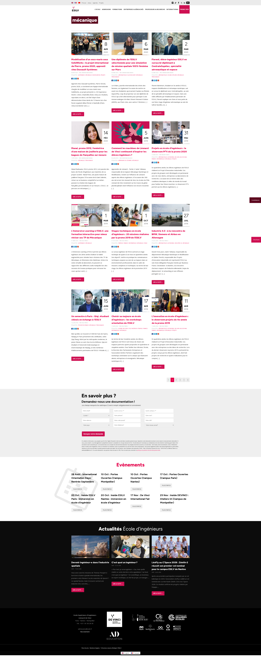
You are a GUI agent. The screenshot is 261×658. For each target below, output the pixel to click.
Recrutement (85, 632)
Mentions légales (95, 648)
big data (177, 157)
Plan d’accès (85, 648)
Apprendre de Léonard (125, 160)
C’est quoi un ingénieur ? (124, 562)
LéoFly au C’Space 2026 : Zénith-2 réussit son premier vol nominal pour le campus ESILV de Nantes (170, 566)
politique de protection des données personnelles (148, 450)
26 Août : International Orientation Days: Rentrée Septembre (84, 478)
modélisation (96, 75)
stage (145, 243)
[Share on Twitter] (74, 79)
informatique (161, 159)
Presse (84, 3)
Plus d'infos (77, 489)
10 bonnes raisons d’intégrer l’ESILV (111, 648)
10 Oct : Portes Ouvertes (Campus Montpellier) (111, 478)
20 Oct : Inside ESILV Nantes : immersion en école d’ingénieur (113, 499)
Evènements (130, 465)
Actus (89, 3)
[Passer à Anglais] (72, 2)
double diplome (172, 75)
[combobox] (127, 411)
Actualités (130, 529)
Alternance (81, 75)
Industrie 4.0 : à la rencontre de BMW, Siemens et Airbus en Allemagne (168, 234)
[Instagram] (172, 3)
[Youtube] (188, 3)
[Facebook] (178, 3)
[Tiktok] (175, 3)
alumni (120, 328)
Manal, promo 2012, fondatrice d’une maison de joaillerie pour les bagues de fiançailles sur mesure (89, 151)
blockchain (183, 157)
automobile (171, 157)
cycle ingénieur (132, 328)
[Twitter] (181, 3)
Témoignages (115, 77)
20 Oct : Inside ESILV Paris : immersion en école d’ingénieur (83, 499)
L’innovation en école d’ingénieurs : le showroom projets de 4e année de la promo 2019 (170, 319)
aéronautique (122, 75)
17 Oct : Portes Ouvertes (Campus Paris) (174, 476)
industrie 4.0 (178, 243)
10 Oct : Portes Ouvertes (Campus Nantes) (141, 478)
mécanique (88, 75)
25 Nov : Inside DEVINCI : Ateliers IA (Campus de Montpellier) (174, 499)
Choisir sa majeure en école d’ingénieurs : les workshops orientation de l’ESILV (126, 319)
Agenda (95, 3)
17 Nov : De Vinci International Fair (140, 497)
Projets (101, 3)
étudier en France (83, 325)
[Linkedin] (184, 3)
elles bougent (131, 75)
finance (154, 159)
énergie (120, 243)
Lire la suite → (78, 114)
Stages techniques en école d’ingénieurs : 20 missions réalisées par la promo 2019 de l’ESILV (130, 234)
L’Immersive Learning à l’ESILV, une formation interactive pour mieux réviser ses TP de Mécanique (89, 234)
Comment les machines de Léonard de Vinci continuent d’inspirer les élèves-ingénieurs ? (130, 151)
